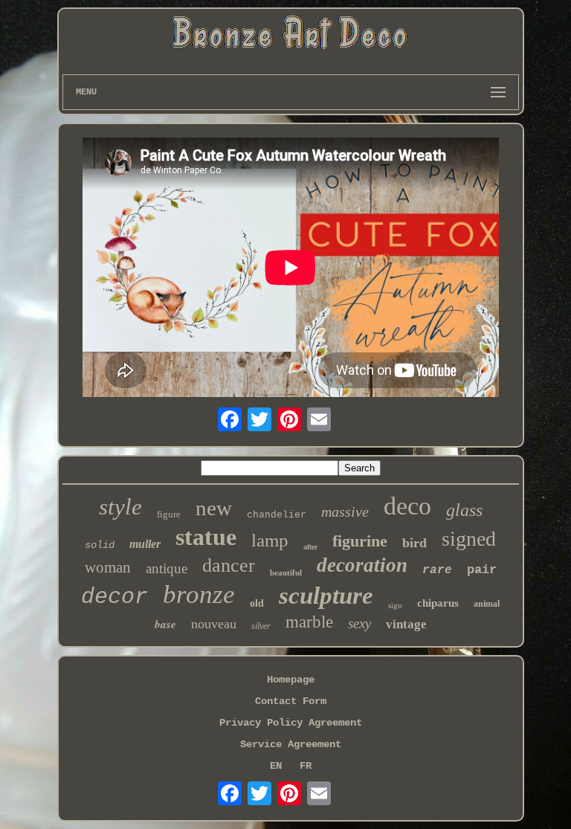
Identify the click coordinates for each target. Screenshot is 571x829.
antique (166, 568)
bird (414, 542)
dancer (228, 565)
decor (114, 597)
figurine (359, 541)
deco (407, 506)
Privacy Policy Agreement (290, 723)
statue (205, 536)
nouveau (213, 623)
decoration (362, 565)
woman (108, 567)
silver (261, 626)
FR (306, 766)
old (257, 603)
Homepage (290, 680)
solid (99, 545)
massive (345, 511)
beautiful (286, 572)
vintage (406, 624)
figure (169, 514)
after (310, 547)
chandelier (276, 514)
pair (482, 570)
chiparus (438, 603)
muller (145, 544)
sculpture (326, 595)
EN (276, 766)
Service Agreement (290, 744)
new (214, 508)
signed (469, 538)
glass (464, 510)
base (165, 624)
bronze (199, 594)
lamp (269, 540)
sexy (359, 623)
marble (309, 622)
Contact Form (290, 701)
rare (437, 570)
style (120, 507)
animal (487, 604)
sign (395, 605)
